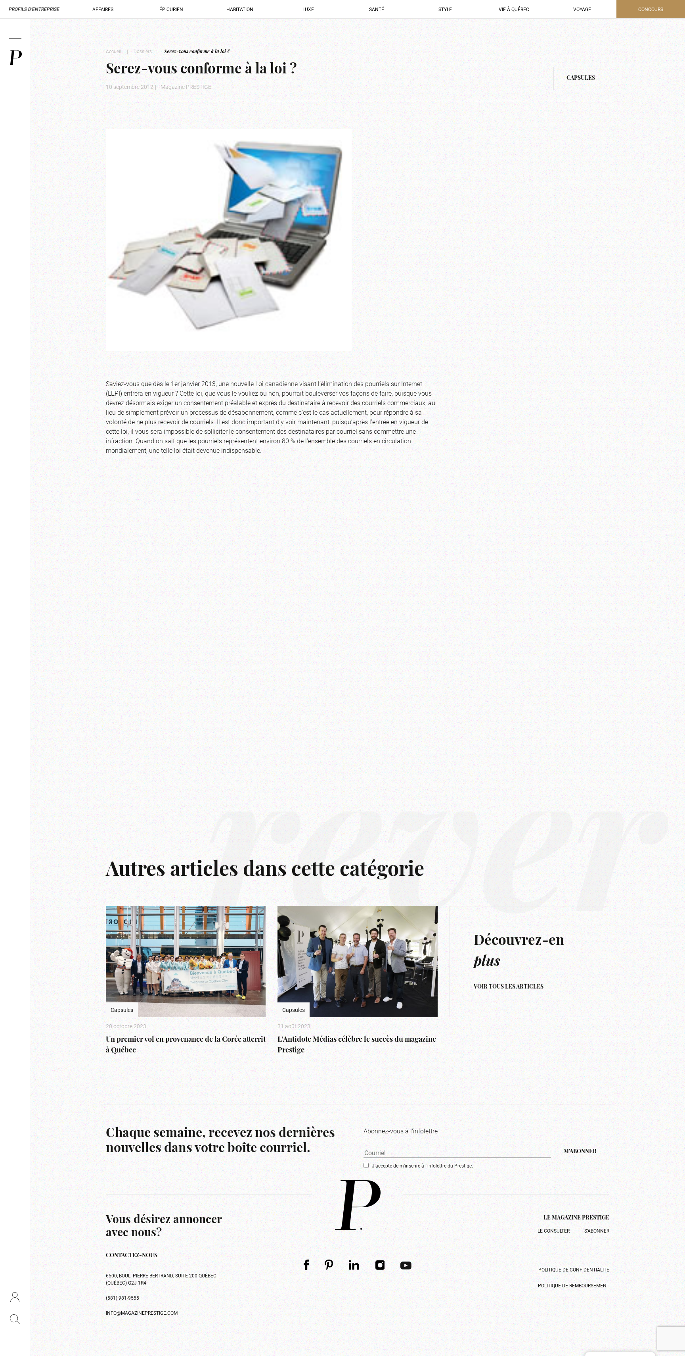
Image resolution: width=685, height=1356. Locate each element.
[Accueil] (15, 57)
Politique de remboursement (573, 1285)
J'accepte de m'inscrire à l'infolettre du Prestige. (422, 1165)
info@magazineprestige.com (142, 1313)
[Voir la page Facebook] (306, 1265)
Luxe (308, 9)
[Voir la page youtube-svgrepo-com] (405, 1264)
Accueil (113, 51)
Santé (376, 9)
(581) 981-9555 (122, 1297)
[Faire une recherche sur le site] (15, 1319)
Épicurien (171, 9)
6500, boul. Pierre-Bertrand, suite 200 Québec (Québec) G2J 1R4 (161, 1279)
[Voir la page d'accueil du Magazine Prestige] (358, 1205)
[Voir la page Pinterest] (329, 1265)
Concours (650, 9)
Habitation (239, 9)
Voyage (582, 9)
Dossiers (143, 51)
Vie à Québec (514, 9)
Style (445, 9)
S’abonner (596, 1230)
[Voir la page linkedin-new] (354, 1265)
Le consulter (554, 1230)
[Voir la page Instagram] (380, 1265)
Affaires (102, 9)
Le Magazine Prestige (576, 1218)
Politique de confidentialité (573, 1269)
